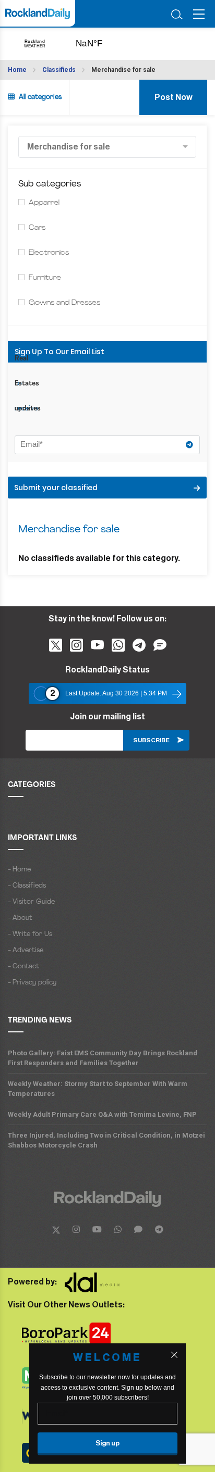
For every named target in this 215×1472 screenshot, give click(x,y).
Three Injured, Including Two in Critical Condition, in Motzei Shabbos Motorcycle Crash (106, 1140)
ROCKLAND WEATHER (99, 43)
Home (17, 69)
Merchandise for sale (123, 69)
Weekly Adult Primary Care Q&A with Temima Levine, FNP (102, 1114)
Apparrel (44, 202)
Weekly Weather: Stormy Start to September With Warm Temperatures (97, 1088)
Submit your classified (56, 487)
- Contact (23, 966)
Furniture (45, 278)
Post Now (173, 97)
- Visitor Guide (31, 902)
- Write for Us (30, 934)
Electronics (49, 253)
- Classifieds (27, 885)
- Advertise (25, 950)
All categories (38, 97)
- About (20, 918)
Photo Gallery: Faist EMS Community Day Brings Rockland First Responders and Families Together (102, 1058)
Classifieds (59, 69)
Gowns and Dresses (64, 303)
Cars (37, 227)
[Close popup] (174, 1354)
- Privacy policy (32, 982)
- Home (19, 869)
